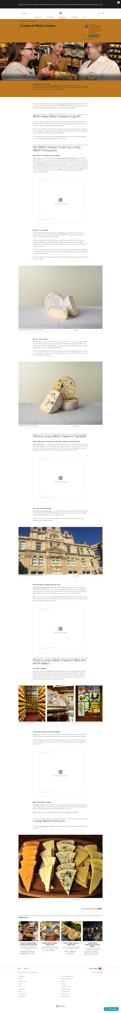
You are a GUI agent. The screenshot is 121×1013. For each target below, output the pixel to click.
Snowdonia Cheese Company (66, 158)
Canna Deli (67, 812)
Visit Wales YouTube (65, 991)
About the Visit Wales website (67, 976)
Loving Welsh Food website (46, 826)
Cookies (20, 983)
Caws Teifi (49, 671)
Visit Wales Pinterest (65, 996)
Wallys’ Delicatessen (39, 444)
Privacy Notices (21, 989)
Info (85, 17)
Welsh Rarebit (41, 164)
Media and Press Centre (66, 978)
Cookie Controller (22, 981)
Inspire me (38, 17)
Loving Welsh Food (97, 26)
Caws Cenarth (62, 233)
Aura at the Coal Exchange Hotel (42, 511)
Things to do (62, 17)
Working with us (21, 996)
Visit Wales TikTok (64, 994)
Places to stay (50, 17)
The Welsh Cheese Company (41, 587)
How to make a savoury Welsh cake (71, 944)
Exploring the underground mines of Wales (92, 944)
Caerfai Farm (36, 734)
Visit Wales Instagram (65, 986)
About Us (20, 991)
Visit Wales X (63, 983)
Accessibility (21, 976)
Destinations (75, 17)
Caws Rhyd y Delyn (38, 805)
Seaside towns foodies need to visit (49, 944)
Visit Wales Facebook (65, 989)
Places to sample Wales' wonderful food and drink (28, 944)
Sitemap (62, 981)
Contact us (20, 978)
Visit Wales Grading (22, 994)
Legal (19, 986)
